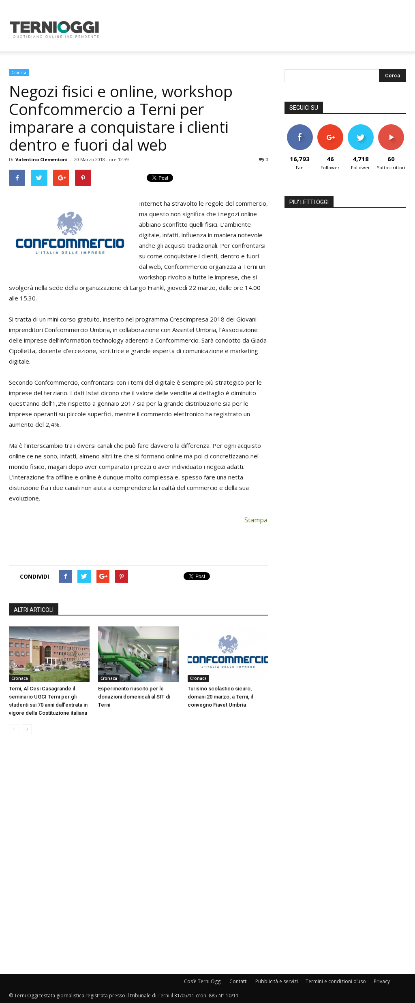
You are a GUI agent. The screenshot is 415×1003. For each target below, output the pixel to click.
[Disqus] (138, 855)
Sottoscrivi (391, 127)
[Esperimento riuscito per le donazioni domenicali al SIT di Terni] (138, 654)
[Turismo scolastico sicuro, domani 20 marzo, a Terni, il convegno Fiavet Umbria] (228, 654)
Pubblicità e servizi (276, 981)
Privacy (382, 981)
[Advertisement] (258, 29)
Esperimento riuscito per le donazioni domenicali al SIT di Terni (134, 697)
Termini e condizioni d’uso (336, 981)
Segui (330, 127)
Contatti (238, 981)
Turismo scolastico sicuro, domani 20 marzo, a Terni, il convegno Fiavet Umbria (220, 697)
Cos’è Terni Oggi (203, 981)
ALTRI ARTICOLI (33, 610)
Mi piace (300, 127)
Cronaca (18, 72)
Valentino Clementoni (41, 159)
